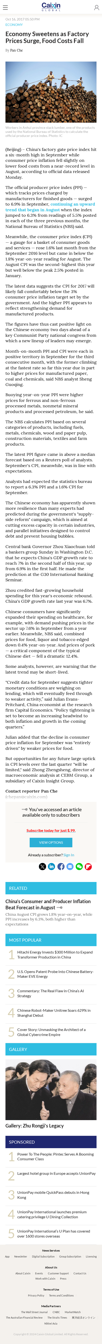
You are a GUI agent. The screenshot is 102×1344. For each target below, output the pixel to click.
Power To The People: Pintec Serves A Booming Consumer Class (55, 1156)
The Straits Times (57, 1317)
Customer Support (58, 1273)
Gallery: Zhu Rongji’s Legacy (34, 1125)
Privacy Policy (36, 1295)
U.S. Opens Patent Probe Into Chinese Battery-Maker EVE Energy (55, 974)
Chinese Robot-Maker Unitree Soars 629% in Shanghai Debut (54, 1012)
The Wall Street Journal (34, 1312)
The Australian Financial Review (24, 1317)
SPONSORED (22, 1142)
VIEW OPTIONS (51, 842)
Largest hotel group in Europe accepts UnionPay (56, 1173)
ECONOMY (14, 25)
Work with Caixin (45, 1278)
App (7, 1256)
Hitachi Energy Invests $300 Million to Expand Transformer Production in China (55, 954)
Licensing (91, 1256)
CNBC (56, 1312)
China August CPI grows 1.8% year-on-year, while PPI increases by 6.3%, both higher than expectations (49, 919)
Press (63, 1278)
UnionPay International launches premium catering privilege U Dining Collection (52, 1214)
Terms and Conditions (61, 1295)
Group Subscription (70, 1256)
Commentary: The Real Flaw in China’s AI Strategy (50, 993)
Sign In (68, 855)
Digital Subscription (43, 1256)
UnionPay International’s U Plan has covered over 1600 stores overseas (53, 1233)
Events (39, 1273)
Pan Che (16, 50)
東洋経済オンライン (84, 1317)
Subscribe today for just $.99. (51, 830)
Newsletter (20, 1256)
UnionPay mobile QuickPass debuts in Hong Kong (53, 1194)
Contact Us (80, 1273)
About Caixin (22, 1273)
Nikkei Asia (50, 1323)
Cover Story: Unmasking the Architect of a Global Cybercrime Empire (51, 1032)
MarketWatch (73, 1312)
